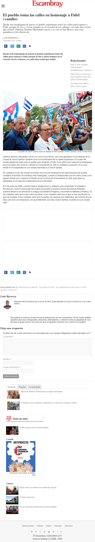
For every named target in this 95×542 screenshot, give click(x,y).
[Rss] (32, 531)
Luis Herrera (10, 38)
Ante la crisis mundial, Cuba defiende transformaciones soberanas (81, 67)
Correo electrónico (11, 367)
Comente (36, 46)
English (48, 526)
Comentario (8, 337)
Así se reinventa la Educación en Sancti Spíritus (38, 506)
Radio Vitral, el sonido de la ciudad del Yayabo (38, 487)
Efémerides (69, 526)
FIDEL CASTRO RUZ (10, 290)
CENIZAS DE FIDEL (48, 287)
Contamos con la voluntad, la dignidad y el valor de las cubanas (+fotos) (49, 402)
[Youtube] (49, 531)
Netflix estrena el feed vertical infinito (34, 427)
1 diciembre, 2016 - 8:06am (12, 41)
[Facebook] (36, 531)
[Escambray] (47, 3)
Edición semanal (28, 526)
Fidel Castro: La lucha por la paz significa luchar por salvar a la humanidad (81, 77)
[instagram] (53, 531)
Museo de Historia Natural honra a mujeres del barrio (41, 391)
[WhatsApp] (45, 531)
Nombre (7, 359)
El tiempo (40, 526)
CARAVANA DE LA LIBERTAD (28, 287)
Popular (22, 387)
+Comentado (34, 387)
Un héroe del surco (27, 497)
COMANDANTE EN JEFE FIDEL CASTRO (72, 287)
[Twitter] (40, 531)
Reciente (12, 387)
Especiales (58, 526)
